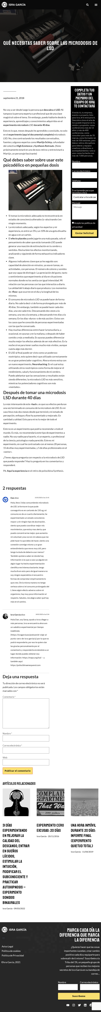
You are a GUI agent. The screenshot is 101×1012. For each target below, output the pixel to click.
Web (5, 757)
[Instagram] (74, 1005)
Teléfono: (76, 181)
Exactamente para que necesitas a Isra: (83, 191)
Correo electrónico (81, 171)
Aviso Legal (7, 946)
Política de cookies (11, 950)
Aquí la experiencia (17, 470)
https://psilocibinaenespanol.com (26, 665)
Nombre (76, 161)
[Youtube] (68, 1005)
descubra (48, 109)
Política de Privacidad (13, 955)
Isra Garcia (16, 614)
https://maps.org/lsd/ (32, 657)
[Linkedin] (85, 1005)
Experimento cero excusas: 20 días (50, 828)
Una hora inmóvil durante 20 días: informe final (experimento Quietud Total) (83, 835)
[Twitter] (79, 1005)
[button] (87, 5)
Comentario (9, 697)
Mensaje (76, 203)
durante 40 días (42, 125)
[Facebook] (91, 1005)
